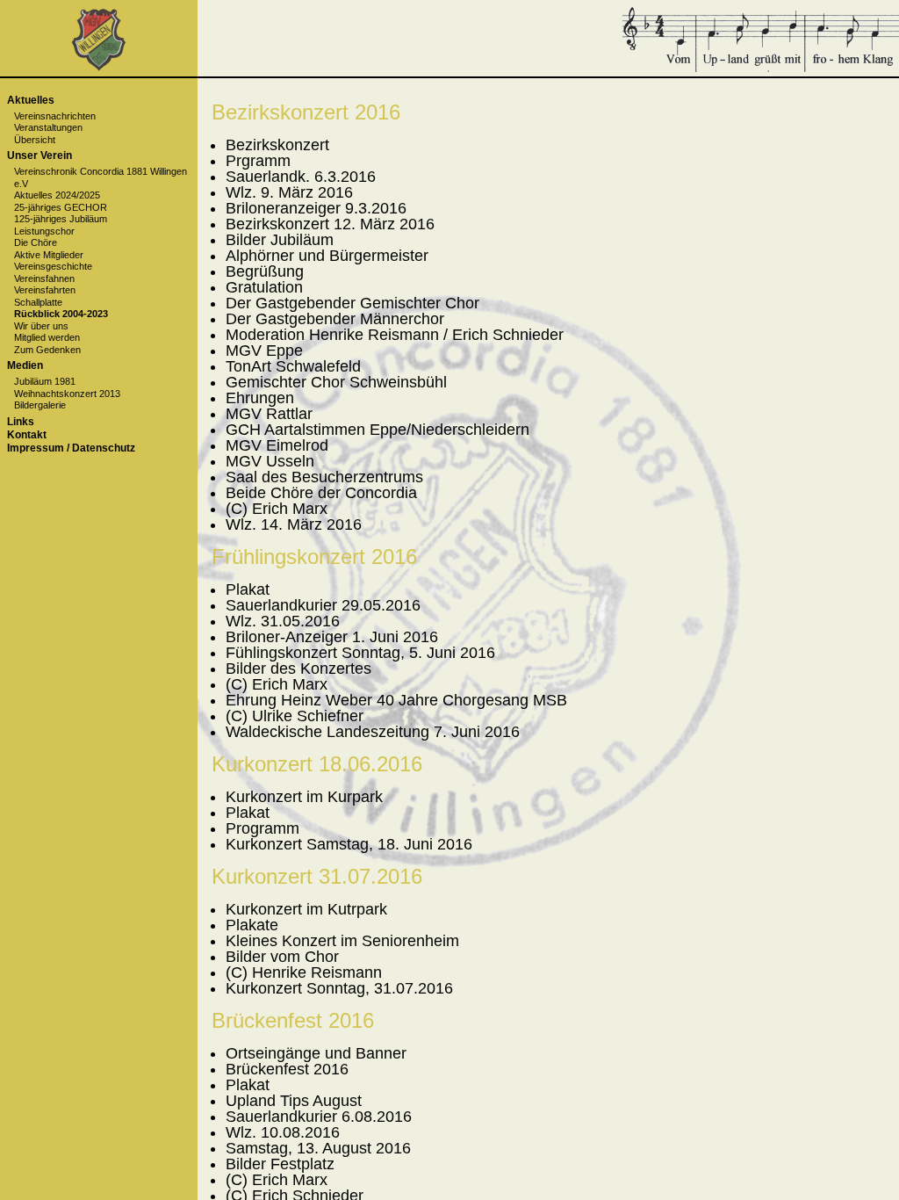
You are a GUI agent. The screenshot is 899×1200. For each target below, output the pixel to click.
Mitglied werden (47, 337)
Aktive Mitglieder (48, 254)
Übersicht (34, 139)
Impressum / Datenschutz (71, 448)
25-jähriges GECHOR (60, 207)
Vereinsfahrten (45, 290)
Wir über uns (41, 326)
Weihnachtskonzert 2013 (67, 393)
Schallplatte (38, 302)
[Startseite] (98, 67)
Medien (25, 365)
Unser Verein (39, 155)
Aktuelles (30, 100)
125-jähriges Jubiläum (60, 218)
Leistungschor (44, 231)
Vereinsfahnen (44, 278)
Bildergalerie (40, 405)
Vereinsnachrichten (55, 116)
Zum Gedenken (47, 349)
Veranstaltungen (48, 127)
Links (20, 422)
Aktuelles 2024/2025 (57, 195)
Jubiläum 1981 (45, 381)
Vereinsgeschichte (53, 266)
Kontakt (27, 435)
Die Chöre (35, 242)
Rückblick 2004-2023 (61, 313)
